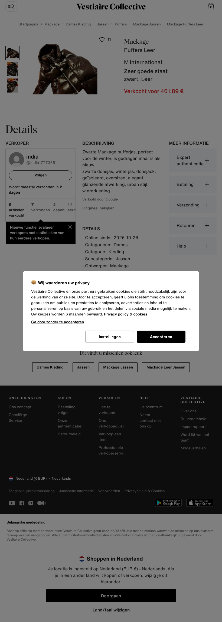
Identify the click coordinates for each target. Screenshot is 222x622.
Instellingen (110, 337)
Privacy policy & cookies (125, 314)
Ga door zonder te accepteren (57, 322)
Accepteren (161, 337)
